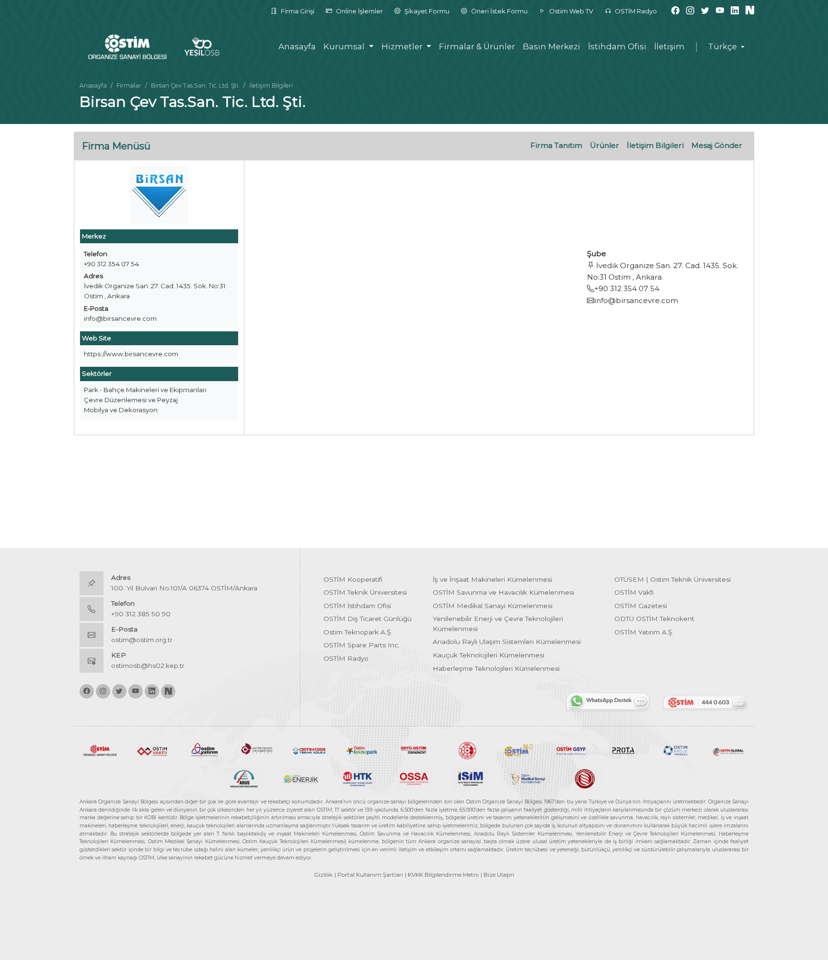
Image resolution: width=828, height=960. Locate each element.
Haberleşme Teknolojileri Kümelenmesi (496, 668)
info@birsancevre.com (120, 318)
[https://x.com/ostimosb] (705, 11)
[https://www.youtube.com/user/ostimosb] (720, 11)
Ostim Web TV (570, 11)
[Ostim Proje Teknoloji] (676, 750)
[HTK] (357, 778)
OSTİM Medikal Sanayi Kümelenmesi (492, 606)
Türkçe (722, 46)
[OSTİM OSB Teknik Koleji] (309, 750)
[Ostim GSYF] (571, 750)
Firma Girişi (296, 11)
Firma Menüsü (116, 146)
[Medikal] (527, 778)
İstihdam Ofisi (617, 46)
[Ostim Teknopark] (361, 750)
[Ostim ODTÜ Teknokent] (413, 750)
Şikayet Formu (426, 11)
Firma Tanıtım (556, 145)
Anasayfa (297, 46)
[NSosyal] (750, 11)
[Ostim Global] (728, 750)
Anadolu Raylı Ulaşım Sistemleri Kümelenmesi (507, 641)
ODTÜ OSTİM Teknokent (654, 618)
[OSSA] (414, 778)
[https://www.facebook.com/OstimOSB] (675, 11)
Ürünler (604, 145)
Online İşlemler (358, 11)
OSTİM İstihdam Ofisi (357, 606)
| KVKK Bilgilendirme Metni (442, 874)
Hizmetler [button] (403, 46)
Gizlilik (323, 874)
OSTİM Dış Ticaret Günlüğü (367, 618)
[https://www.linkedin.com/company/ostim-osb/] (735, 11)
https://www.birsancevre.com (131, 354)
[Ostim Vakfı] (152, 750)
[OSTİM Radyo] (518, 750)
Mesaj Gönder (716, 145)
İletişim (669, 46)
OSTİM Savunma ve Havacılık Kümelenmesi (503, 592)
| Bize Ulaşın (497, 874)
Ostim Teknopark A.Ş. (357, 632)
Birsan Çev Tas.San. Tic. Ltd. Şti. (195, 85)
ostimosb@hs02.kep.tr (147, 665)
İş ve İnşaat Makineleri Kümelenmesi (492, 579)
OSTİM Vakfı (634, 592)
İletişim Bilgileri (655, 145)
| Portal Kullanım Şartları (368, 874)
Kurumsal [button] (345, 46)
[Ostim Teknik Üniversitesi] (257, 750)
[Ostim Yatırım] (204, 750)
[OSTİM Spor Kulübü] (466, 750)
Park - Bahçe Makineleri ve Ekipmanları (145, 390)
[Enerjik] (300, 778)
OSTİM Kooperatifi (352, 579)
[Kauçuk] (584, 778)
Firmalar (128, 85)
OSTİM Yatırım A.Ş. (643, 632)
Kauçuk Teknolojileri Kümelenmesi (488, 655)
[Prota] (623, 750)
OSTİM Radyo (635, 11)
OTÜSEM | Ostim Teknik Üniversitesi (672, 579)
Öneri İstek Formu (499, 11)
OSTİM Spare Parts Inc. (361, 645)
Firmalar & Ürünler (477, 46)
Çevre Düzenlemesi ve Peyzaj (131, 400)
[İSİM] (470, 778)
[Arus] (243, 778)
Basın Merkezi (551, 46)
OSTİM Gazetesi (640, 606)
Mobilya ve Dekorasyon (121, 410)
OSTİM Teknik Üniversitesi (365, 592)
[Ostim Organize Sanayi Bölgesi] (100, 750)
